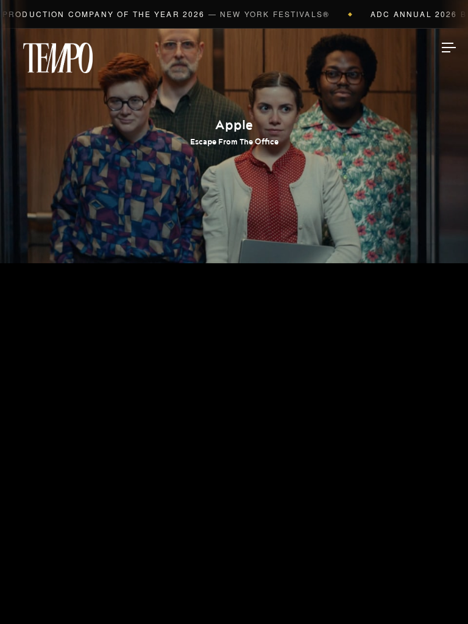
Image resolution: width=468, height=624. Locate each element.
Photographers (234, 266)
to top (437, 593)
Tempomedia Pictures (234, 342)
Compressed (234, 305)
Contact (234, 419)
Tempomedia (58, 58)
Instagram (234, 459)
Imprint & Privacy (234, 578)
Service (234, 381)
